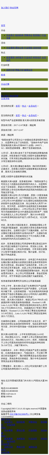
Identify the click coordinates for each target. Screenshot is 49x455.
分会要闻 (10, 48)
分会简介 (10, 35)
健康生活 (28, 70)
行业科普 (6, 444)
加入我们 (5, 8)
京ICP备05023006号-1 (20, 414)
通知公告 (19, 48)
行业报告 (28, 48)
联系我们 (37, 35)
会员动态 (32, 106)
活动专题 (37, 48)
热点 (24, 106)
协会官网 (14, 8)
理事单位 (28, 35)
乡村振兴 (19, 57)
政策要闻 (10, 57)
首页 (3, 25)
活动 (3, 427)
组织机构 (19, 35)
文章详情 (5, 99)
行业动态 (28, 57)
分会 (8, 419)
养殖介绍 (19, 70)
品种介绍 (10, 70)
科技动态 (37, 57)
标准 (3, 75)
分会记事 (5, 84)
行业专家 (11, 425)
